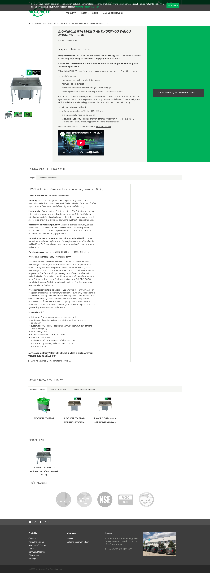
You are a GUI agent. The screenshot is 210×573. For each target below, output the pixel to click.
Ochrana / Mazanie (36, 552)
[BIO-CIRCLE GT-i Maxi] (43, 404)
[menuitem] (72, 14)
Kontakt (70, 539)
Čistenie (32, 539)
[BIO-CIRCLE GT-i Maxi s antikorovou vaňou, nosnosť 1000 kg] (105, 404)
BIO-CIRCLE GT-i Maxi (44, 418)
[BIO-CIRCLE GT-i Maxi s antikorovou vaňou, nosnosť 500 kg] (43, 455)
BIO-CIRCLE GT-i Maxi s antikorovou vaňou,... (74, 420)
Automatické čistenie (37, 545)
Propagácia (33, 558)
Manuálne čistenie (36, 542)
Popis (32, 178)
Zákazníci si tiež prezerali (84, 389)
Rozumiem (173, 5)
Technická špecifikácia (48, 178)
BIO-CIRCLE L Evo (103, 126)
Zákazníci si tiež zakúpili (60, 389)
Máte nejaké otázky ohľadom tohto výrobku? (177, 92)
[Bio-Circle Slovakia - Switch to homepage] (39, 12)
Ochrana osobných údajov (87, 6)
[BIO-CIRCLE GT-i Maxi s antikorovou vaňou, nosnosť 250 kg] (74, 404)
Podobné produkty (37, 389)
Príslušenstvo (34, 555)
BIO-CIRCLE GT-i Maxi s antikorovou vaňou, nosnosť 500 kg (44, 471)
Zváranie (32, 548)
